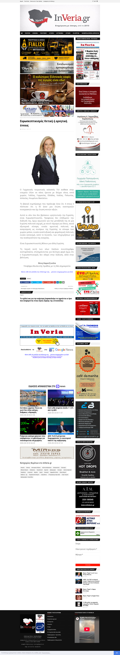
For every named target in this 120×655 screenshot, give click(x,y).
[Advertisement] (47, 369)
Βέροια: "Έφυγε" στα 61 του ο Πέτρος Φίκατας (90, 573)
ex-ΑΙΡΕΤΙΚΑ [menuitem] (76, 33)
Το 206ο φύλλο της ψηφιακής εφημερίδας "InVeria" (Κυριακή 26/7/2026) (90, 604)
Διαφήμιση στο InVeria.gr (48, 1)
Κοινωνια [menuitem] (35, 33)
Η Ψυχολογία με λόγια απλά (54, 474)
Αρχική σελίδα (23, 117)
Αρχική (21, 1)
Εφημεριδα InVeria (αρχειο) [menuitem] (89, 33)
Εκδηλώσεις (32, 470)
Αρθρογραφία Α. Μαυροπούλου (55, 640)
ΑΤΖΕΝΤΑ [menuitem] (51, 33)
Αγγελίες (36, 472)
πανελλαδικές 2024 (52, 637)
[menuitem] (22, 33)
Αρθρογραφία (53, 470)
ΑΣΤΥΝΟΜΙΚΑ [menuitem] (59, 33)
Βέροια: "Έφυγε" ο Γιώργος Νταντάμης (89, 590)
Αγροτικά (46, 470)
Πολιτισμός (63, 467)
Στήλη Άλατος (44, 474)
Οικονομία (60, 470)
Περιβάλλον (23, 472)
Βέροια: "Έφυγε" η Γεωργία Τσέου (91, 595)
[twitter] (95, 1)
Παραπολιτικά (40, 470)
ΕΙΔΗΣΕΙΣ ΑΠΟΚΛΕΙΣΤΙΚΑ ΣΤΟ (42, 386)
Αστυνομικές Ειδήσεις (36, 467)
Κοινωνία (22, 467)
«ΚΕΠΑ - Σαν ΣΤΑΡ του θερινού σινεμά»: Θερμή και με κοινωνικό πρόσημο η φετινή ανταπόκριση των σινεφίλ (91, 582)
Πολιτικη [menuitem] (27, 33)
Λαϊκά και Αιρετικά (67, 470)
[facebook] (93, 1)
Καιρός (41, 472)
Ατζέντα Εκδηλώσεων (46, 467)
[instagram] (97, 1)
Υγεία (49, 627)
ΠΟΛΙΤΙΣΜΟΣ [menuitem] (43, 33)
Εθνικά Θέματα (63, 472)
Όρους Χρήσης (44, 301)
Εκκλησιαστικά (56, 467)
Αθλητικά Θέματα (24, 470)
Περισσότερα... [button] (46, 653)
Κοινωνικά (46, 472)
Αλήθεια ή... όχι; (24, 474)
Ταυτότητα (26, 1)
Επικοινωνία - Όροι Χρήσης (36, 1)
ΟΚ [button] (117, 653)
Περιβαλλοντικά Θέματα (34, 474)
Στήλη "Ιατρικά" (65, 474)
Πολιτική (28, 117)
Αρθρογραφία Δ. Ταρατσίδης (27, 477)
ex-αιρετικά (30, 472)
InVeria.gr (23, 129)
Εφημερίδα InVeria (54, 472)
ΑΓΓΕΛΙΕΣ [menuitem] (68, 33)
